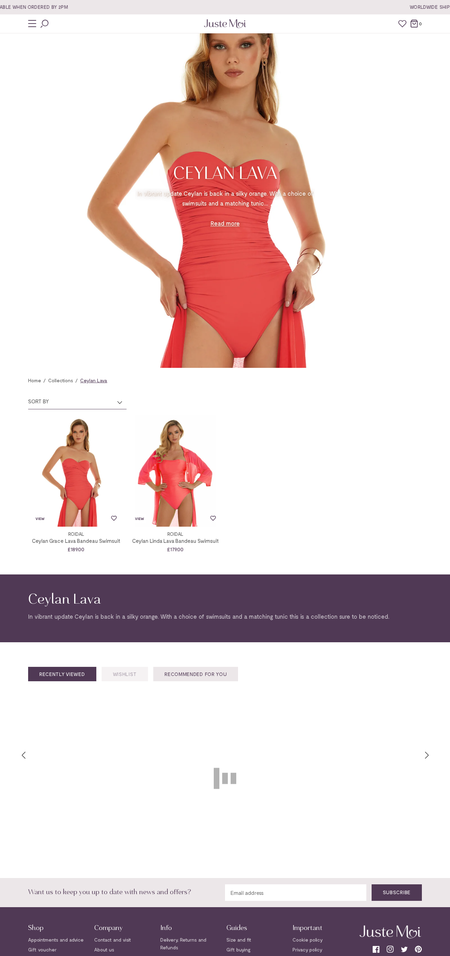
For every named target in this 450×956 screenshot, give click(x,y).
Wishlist (125, 674)
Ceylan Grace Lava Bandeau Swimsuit (76, 541)
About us (104, 949)
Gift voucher (42, 949)
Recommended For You (196, 674)
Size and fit (238, 940)
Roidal (76, 534)
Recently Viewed (62, 674)
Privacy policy (307, 949)
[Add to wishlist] (114, 518)
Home (34, 380)
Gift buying (238, 949)
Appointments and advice (56, 940)
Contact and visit (112, 940)
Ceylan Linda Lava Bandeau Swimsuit (175, 541)
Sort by (38, 401)
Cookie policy (307, 940)
